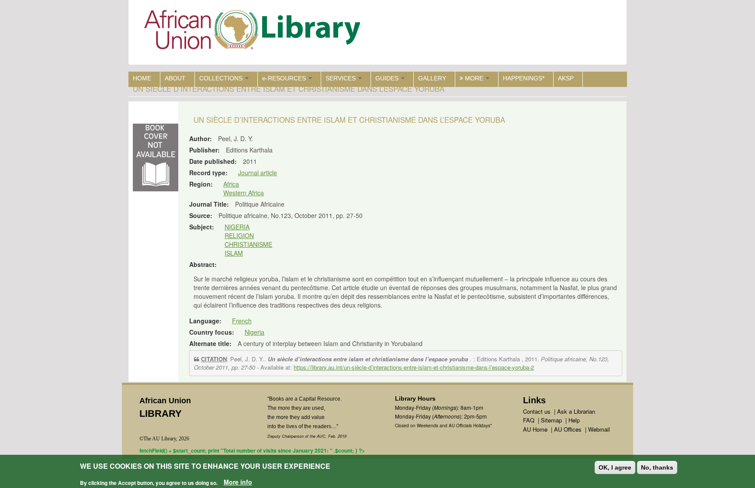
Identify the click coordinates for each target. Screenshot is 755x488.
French (242, 320)
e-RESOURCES (285, 78)
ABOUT (175, 78)
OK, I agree (615, 467)
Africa (231, 184)
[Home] (254, 31)
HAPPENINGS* (523, 78)
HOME (142, 78)
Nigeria (254, 332)
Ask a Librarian (576, 411)
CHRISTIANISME (248, 244)
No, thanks (657, 467)
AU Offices (568, 429)
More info (238, 482)
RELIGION (239, 235)
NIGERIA (237, 226)
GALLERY (432, 78)
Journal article (257, 172)
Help (574, 420)
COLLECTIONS (221, 78)
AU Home (535, 429)
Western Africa (243, 192)
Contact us (537, 411)
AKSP (566, 78)
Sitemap (551, 420)
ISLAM (234, 253)
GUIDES (387, 78)
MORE (474, 78)
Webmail (599, 429)
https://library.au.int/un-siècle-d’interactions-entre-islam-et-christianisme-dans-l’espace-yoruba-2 (414, 367)
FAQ (528, 420)
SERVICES (341, 78)
